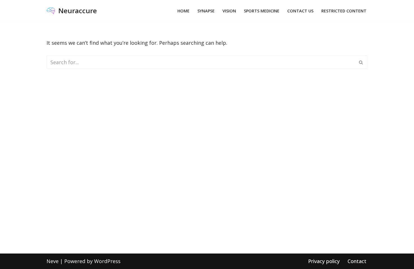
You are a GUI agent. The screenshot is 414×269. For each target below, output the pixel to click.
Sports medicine (261, 11)
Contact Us (300, 11)
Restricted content (343, 11)
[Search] (361, 62)
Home (183, 11)
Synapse (206, 11)
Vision (229, 11)
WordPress (107, 261)
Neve (52, 261)
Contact (357, 261)
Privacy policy (324, 261)
